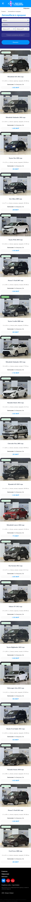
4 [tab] (18, 71)
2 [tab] (13, 71)
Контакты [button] (4, 876)
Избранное (26, 8)
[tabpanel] (15, 61)
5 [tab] (20, 71)
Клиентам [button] (4, 871)
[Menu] (3, 3)
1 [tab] (11, 71)
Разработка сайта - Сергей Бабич (10, 885)
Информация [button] (5, 874)
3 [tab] (15, 71)
